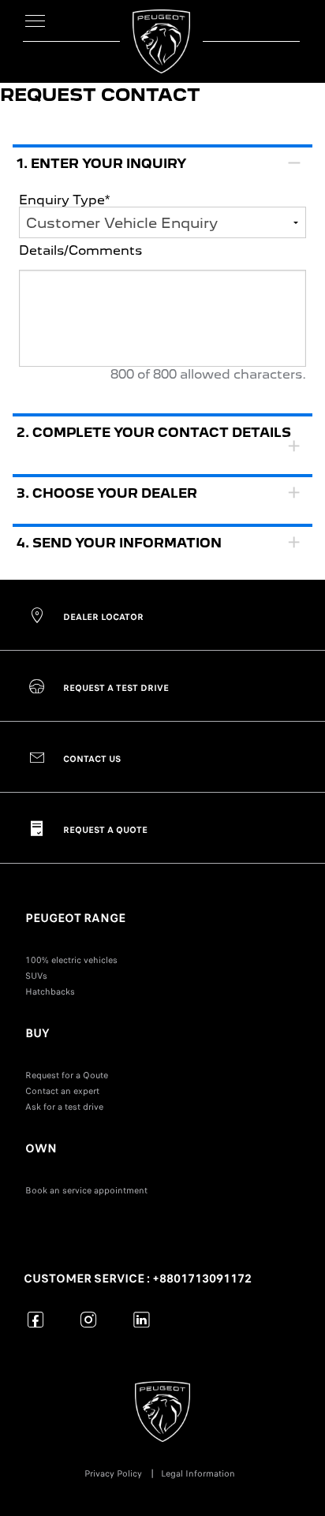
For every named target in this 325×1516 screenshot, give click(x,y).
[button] (162, 272)
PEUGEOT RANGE (75, 918)
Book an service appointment (86, 1190)
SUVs (36, 975)
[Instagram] (89, 1319)
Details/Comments (80, 251)
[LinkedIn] (141, 1319)
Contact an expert (62, 1091)
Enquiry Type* (64, 200)
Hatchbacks (50, 991)
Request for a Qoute (66, 1075)
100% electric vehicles (71, 960)
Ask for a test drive (64, 1106)
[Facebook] (36, 1319)
